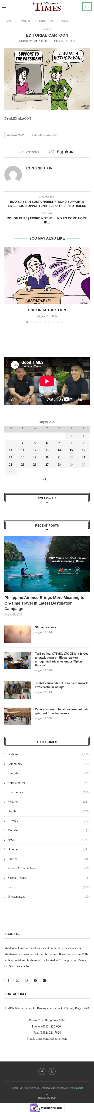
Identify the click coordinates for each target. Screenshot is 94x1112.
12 (34, 450)
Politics (49, 858)
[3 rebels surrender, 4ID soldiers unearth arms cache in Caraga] (17, 690)
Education (49, 773)
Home (7, 20)
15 (71, 450)
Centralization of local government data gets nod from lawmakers (61, 711)
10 (10, 450)
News (49, 840)
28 (59, 464)
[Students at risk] (17, 634)
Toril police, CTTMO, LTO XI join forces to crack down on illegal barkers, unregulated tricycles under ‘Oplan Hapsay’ (61, 659)
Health (49, 811)
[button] (8, 285)
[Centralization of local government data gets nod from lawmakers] (17, 716)
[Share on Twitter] (61, 152)
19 (34, 457)
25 (22, 464)
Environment (49, 792)
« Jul (45, 479)
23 (83, 457)
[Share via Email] (71, 152)
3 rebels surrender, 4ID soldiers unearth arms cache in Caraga (62, 685)
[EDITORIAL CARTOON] (47, 275)
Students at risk (45, 627)
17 (10, 457)
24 (10, 464)
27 (47, 464)
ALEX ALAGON (15, 135)
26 (34, 464)
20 (47, 457)
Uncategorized (49, 896)
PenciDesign (77, 1087)
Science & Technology (49, 868)
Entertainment (49, 782)
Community (49, 764)
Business (49, 754)
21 (59, 457)
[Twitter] (52, 1071)
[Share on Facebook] (58, 152)
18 (22, 457)
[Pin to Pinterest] (66, 152)
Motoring (49, 830)
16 (83, 450)
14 (59, 450)
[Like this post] (52, 152)
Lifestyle (49, 821)
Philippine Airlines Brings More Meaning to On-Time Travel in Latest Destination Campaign (44, 603)
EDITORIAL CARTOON (44, 135)
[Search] (87, 6)
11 (22, 450)
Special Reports (49, 877)
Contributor (40, 40)
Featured (49, 801)
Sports (49, 887)
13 (47, 450)
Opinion (26, 20)
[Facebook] (41, 1071)
